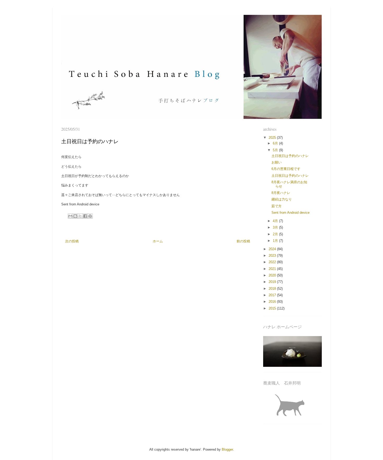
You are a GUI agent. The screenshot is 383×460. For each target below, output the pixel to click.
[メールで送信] (70, 216)
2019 (273, 282)
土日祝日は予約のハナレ (290, 156)
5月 (276, 150)
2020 (273, 275)
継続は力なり (281, 199)
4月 (276, 221)
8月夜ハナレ (280, 193)
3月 (276, 227)
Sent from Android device (290, 213)
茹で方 (276, 206)
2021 (273, 269)
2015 (273, 308)
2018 (273, 289)
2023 (273, 255)
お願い (276, 162)
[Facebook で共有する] (85, 216)
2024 (273, 249)
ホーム (158, 241)
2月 (276, 234)
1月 (276, 241)
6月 (276, 143)
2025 (273, 138)
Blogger (227, 449)
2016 (273, 302)
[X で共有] (80, 216)
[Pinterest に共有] (90, 216)
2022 (273, 262)
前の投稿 (243, 241)
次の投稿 (72, 241)
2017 (273, 295)
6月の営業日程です (285, 169)
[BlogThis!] (75, 216)
